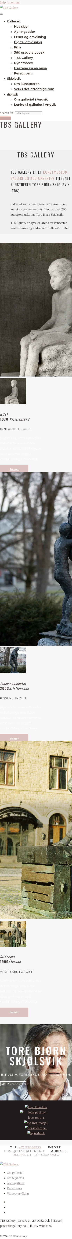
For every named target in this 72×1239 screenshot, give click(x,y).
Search (5, 118)
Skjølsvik (14, 79)
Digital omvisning (28, 42)
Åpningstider (24, 32)
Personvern (23, 73)
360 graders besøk (29, 53)
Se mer (14, 469)
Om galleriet (15, 1173)
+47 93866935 (30, 1147)
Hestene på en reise (30, 68)
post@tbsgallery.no (24, 1151)
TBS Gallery (23, 58)
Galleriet (14, 21)
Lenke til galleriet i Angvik (35, 105)
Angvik (12, 94)
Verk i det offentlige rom (34, 89)
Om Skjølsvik (15, 1178)
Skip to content (10, 3)
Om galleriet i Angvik (31, 99)
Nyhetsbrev (23, 63)
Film (17, 47)
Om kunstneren (27, 84)
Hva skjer (21, 26)
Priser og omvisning (30, 37)
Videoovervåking (18, 1194)
